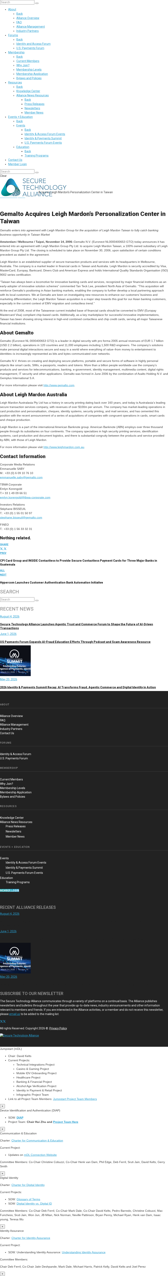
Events (20, 125)
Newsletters (32, 108)
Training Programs (37, 155)
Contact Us (15, 159)
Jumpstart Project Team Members (75, 1099)
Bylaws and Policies (29, 78)
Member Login (17, 164)
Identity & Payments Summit (43, 138)
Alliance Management (30, 26)
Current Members (27, 61)
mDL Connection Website (40, 1154)
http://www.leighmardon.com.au (63, 447)
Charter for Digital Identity (28, 1185)
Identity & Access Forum (15, 754)
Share (4, 544)
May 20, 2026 (8, 679)
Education (22, 147)
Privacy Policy (58, 1028)
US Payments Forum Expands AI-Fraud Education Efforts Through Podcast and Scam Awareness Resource (75, 642)
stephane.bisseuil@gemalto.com (21, 517)
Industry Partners (27, 31)
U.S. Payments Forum (30, 48)
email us (14, 1014)
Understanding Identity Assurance (84, 1252)
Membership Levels (29, 69)
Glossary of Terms (28, 1199)
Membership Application (32, 74)
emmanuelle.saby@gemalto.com (21, 477)
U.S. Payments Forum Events (43, 142)
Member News (34, 112)
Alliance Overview (27, 18)
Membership (16, 52)
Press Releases (34, 104)
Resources (15, 82)
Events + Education (20, 117)
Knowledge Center (28, 91)
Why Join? (23, 65)
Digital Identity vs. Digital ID (34, 1203)
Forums (13, 35)
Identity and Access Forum (33, 43)
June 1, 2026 (8, 634)
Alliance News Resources (32, 95)
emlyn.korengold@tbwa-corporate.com (25, 497)
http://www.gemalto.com (58, 385)
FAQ (19, 22)
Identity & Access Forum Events (45, 134)
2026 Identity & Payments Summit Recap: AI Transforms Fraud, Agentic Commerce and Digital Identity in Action (78, 687)
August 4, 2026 (9, 616)
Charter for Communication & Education (37, 1140)
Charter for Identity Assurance (30, 1238)
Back (19, 13)
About (12, 9)
